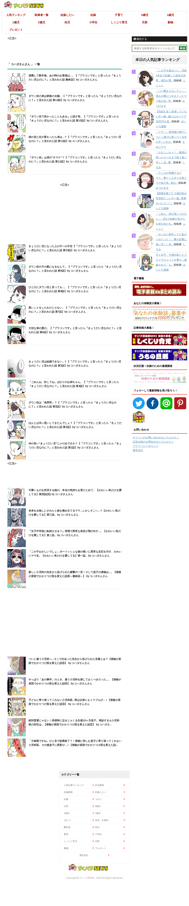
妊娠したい (67, 15)
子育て (119, 15)
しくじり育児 (119, 22)
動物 (170, 22)
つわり (98, 799)
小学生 (93, 22)
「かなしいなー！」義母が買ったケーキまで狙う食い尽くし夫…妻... (171, 157)
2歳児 (16, 22)
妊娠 (93, 15)
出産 (66, 806)
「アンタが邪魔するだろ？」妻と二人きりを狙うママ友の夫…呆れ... (171, 178)
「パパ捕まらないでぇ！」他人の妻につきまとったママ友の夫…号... (171, 96)
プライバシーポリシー (146, 446)
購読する (141, 39)
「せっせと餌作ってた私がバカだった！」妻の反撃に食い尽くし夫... (171, 239)
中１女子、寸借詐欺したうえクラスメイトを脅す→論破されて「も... (171, 259)
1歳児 (170, 15)
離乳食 (67, 827)
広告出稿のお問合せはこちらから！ (153, 441)
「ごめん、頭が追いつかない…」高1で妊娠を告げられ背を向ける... (171, 218)
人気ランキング (16, 15)
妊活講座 (99, 785)
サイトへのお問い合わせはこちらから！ (156, 437)
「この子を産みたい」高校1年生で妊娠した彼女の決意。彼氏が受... (171, 75)
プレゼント (16, 29)
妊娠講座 (68, 792)
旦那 (144, 22)
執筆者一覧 (42, 15)
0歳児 (144, 15)
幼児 (67, 22)
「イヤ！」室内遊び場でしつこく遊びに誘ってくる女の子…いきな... (171, 137)
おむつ (67, 820)
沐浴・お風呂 (101, 820)
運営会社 (138, 450)
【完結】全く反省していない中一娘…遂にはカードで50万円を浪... (171, 116)
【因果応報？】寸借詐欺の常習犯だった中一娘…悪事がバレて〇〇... (171, 198)
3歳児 (41, 22)
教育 (66, 834)
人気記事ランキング (74, 785)
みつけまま (162, 188)
